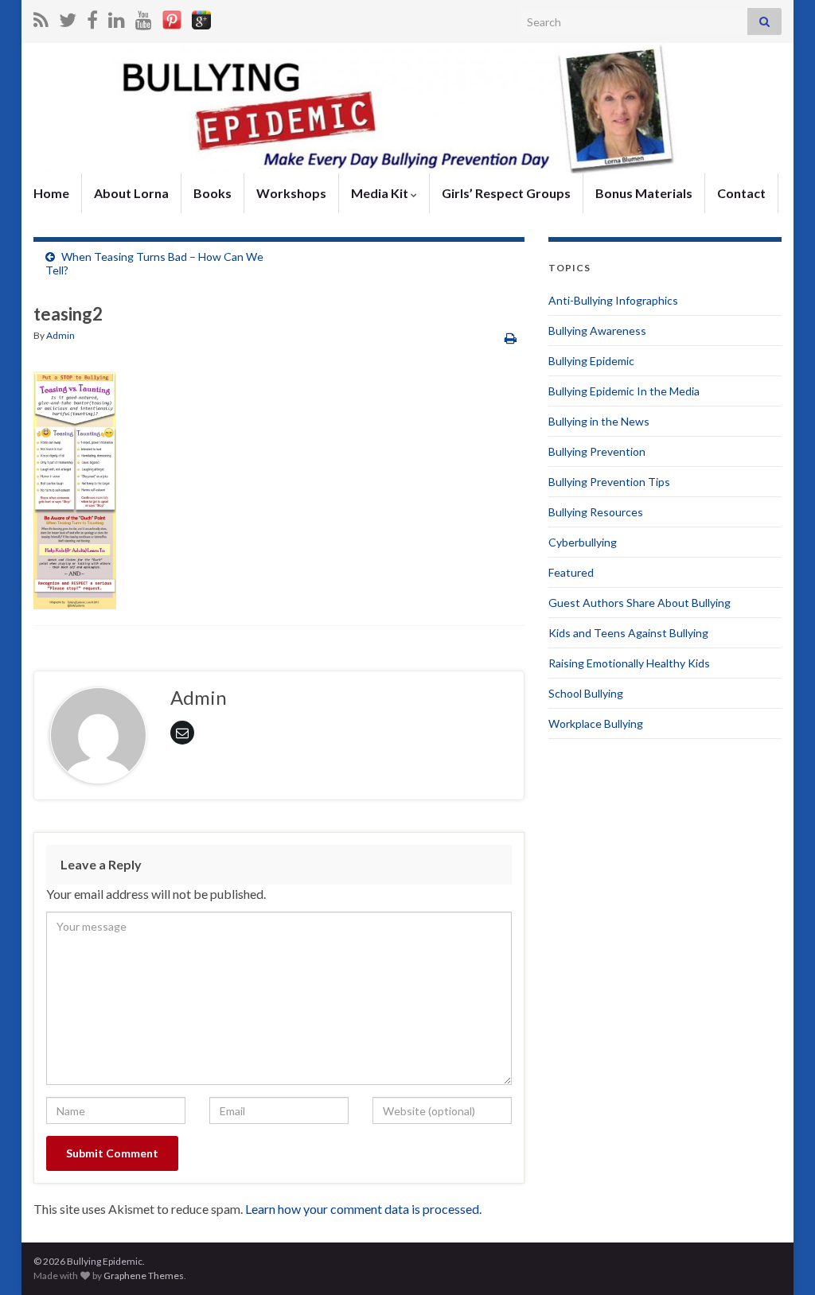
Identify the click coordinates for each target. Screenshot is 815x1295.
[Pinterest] (171, 17)
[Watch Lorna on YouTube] (143, 17)
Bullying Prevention (596, 451)
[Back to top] (779, 1259)
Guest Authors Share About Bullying (639, 602)
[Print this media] (511, 337)
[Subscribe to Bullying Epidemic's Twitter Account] (67, 17)
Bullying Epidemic (591, 361)
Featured (571, 572)
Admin (60, 335)
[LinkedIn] (116, 17)
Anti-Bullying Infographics (613, 300)
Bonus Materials (643, 192)
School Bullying (585, 693)
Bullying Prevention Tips (609, 481)
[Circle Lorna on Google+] (201, 17)
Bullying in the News (598, 421)
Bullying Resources (595, 512)
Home (51, 192)
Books (212, 192)
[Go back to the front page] (407, 108)
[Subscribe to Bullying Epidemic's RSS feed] (41, 17)
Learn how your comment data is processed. (363, 1208)
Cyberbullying (582, 542)
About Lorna (131, 192)
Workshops (291, 192)
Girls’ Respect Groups (506, 192)
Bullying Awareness (597, 330)
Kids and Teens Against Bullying (628, 633)
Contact (741, 192)
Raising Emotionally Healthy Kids (629, 663)
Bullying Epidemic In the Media (624, 391)
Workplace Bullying (595, 723)
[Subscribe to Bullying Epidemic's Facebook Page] (92, 17)
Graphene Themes (143, 1275)
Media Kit (381, 192)
